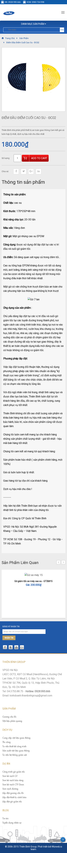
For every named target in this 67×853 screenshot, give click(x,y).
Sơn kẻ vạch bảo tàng (12, 780)
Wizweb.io (57, 846)
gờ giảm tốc (23, 248)
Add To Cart (39, 158)
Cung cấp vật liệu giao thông (16, 737)
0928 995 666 (14, 2)
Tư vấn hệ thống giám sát (14, 754)
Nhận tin (9, 638)
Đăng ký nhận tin (11, 626)
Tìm (62, 30)
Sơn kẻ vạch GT (9, 776)
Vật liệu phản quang (12, 721)
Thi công (6, 742)
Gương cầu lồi (9, 716)
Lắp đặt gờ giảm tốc (12, 801)
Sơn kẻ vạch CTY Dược (13, 784)
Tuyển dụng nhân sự (11, 822)
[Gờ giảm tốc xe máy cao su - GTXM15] (34, 575)
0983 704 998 (38, 2)
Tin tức (5, 818)
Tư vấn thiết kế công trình (14, 746)
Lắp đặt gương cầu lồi (13, 793)
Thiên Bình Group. (28, 846)
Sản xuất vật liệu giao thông (16, 750)
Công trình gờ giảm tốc (13, 771)
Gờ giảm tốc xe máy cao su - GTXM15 (33, 581)
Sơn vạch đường (10, 788)
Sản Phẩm (24, 38)
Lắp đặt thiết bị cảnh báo (14, 797)
